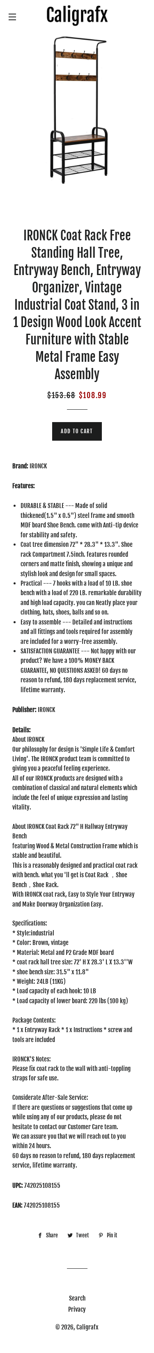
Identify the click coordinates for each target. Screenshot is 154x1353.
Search (77, 1298)
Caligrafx (87, 1327)
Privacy (77, 1309)
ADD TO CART (77, 431)
